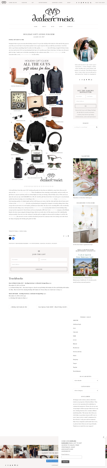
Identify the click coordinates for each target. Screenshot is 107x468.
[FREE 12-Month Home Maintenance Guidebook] (85, 275)
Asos (74, 328)
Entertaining (35, 243)
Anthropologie (77, 324)
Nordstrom (76, 348)
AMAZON (75, 320)
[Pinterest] (82, 79)
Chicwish (75, 332)
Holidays (48, 243)
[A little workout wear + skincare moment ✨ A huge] (20, 451)
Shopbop (75, 359)
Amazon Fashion (61, 199)
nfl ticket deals (38, 208)
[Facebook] (80, 79)
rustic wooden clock (26, 54)
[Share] (63, 236)
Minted (75, 344)
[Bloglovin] (87, 79)
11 (40, 186)
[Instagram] (84, 79)
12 (42, 186)
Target (75, 363)
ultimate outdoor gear (55, 52)
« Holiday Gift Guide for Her (18, 307)
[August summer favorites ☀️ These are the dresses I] (6, 451)
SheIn (74, 355)
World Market (77, 371)
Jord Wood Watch (21, 203)
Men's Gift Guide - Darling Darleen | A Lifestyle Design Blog (26, 293)
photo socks (44, 48)
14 (47, 186)
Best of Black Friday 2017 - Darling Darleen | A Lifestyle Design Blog (29, 283)
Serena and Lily (77, 351)
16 (51, 186)
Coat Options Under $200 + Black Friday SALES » (53, 307)
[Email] (91, 79)
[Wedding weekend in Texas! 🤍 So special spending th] (33, 451)
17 (53, 186)
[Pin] (68, 236)
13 (45, 186)
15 (49, 186)
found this (53, 210)
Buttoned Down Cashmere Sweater (44, 199)
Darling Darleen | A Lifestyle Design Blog (53, 15)
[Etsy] (89, 79)
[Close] (104, 437)
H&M (74, 336)
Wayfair (75, 367)
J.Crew (75, 340)
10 (38, 186)
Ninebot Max (12, 216)
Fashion (42, 243)
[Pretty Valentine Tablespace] (85, 195)
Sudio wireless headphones (23, 192)
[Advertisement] (37, 225)
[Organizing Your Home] (85, 242)
